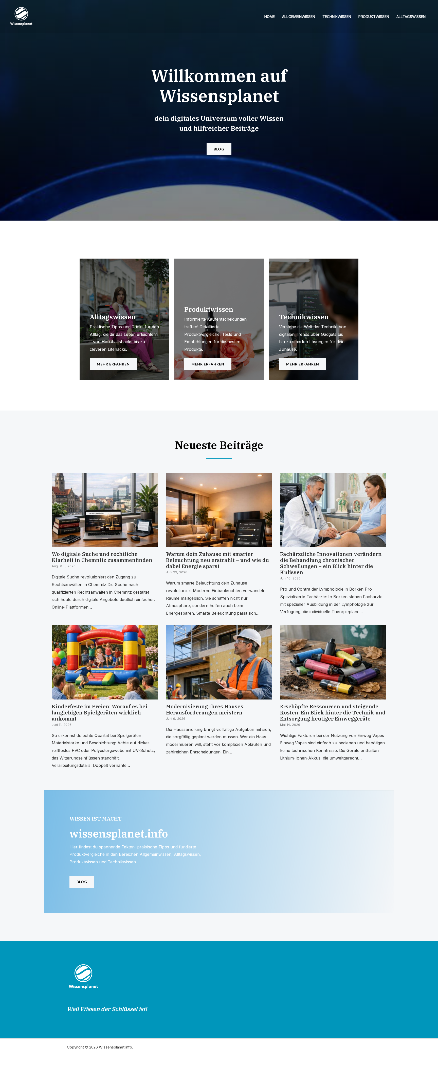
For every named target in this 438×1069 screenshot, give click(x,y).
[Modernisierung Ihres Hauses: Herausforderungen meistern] (219, 695)
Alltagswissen (411, 16)
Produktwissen (373, 16)
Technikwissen (336, 16)
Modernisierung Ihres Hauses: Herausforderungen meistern (205, 709)
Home (269, 16)
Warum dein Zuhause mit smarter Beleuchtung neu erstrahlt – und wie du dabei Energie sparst (217, 560)
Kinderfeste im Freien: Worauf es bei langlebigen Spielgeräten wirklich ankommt (99, 712)
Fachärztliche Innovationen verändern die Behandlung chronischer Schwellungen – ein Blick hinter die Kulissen (331, 563)
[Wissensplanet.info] (21, 15)
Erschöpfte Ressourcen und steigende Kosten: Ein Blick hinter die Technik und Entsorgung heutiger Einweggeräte (333, 712)
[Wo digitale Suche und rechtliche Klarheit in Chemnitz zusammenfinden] (105, 543)
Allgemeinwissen (298, 16)
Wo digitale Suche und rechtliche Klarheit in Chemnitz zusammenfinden (102, 557)
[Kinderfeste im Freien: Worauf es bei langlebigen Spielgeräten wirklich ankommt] (105, 695)
